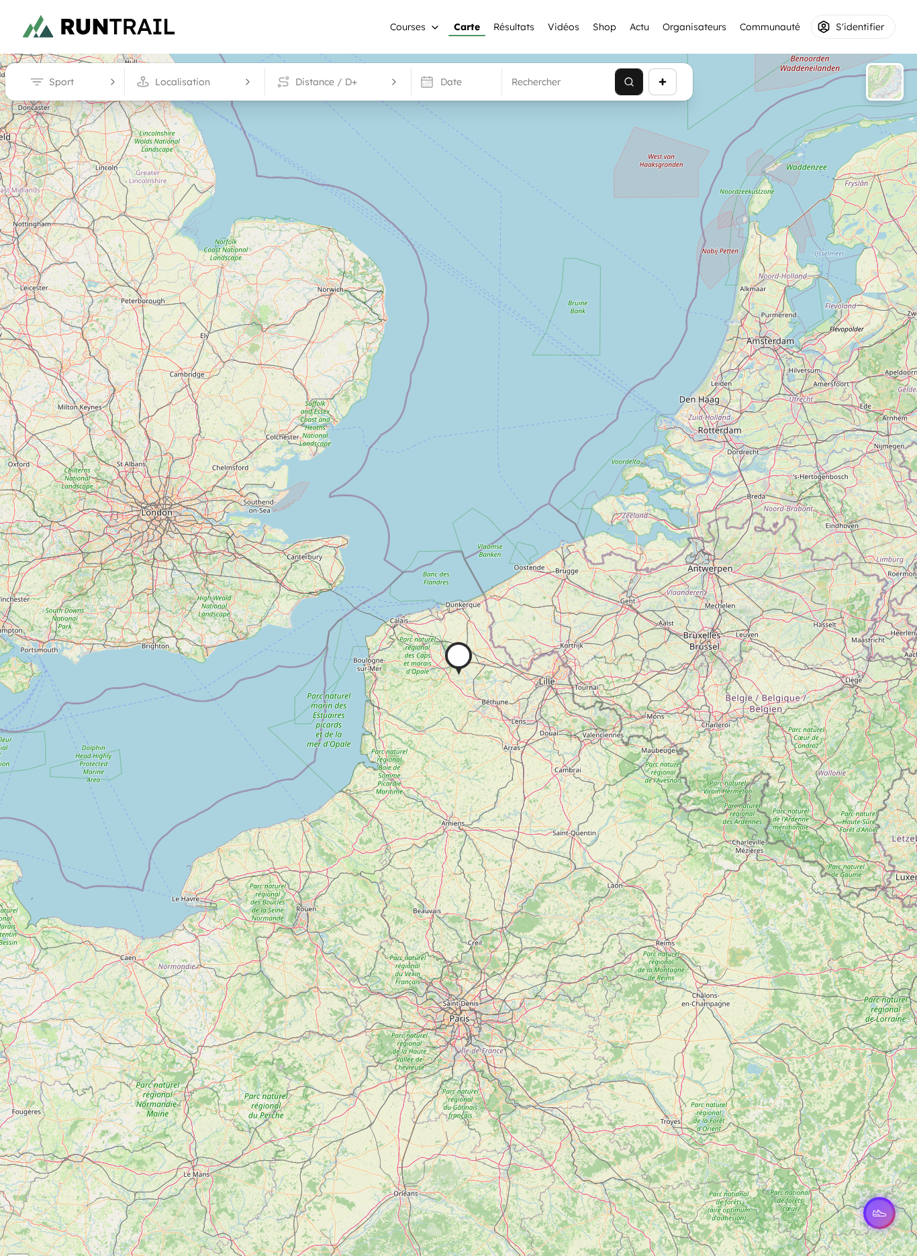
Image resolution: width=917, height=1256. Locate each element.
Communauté (770, 27)
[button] (458, 658)
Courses (408, 27)
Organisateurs (694, 27)
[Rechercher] (629, 81)
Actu (639, 27)
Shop (604, 27)
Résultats (513, 27)
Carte (467, 27)
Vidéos (563, 27)
